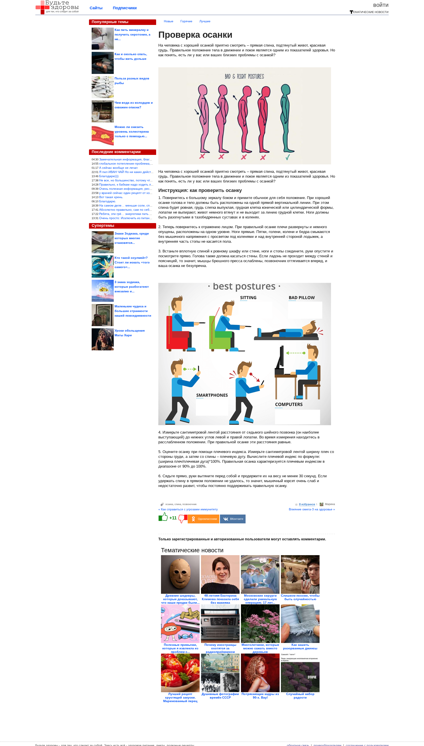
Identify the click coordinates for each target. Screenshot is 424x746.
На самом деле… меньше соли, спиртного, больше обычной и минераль (152, 205)
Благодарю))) (109, 176)
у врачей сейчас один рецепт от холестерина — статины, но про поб (149, 193)
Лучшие (204, 21)
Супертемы (103, 225)
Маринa (330, 504)
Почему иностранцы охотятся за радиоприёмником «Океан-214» (220, 650)
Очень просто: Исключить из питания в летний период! (139, 218)
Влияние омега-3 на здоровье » (312, 509)
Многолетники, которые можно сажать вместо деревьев (260, 648)
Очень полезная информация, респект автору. (133, 188)
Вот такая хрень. (111, 197)
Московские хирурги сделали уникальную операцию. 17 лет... (260, 599)
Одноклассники (207, 519)
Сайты (96, 8)
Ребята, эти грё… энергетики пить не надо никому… (137, 214)
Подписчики (125, 8)
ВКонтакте (236, 519)
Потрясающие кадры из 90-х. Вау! (260, 695)
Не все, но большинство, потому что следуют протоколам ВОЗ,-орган (149, 180)
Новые (168, 21)
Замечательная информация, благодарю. (129, 159)
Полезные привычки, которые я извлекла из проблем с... (180, 648)
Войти (381, 5)
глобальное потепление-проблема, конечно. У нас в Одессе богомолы (150, 163)
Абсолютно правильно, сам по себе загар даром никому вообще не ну (150, 209)
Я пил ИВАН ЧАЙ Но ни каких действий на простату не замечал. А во (149, 172)
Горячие (186, 21)
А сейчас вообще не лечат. (118, 167)
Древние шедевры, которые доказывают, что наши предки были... (180, 599)
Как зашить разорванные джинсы (300, 646)
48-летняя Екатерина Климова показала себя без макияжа (220, 599)
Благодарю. (107, 201)
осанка (169, 504)
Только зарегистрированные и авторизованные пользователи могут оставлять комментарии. (242, 539)
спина (177, 504)
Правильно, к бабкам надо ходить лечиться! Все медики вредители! (148, 184)
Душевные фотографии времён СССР (220, 695)
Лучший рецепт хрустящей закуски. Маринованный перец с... (180, 699)
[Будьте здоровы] (57, 13)
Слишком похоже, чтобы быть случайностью (300, 597)
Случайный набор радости (300, 695)
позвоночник (189, 504)
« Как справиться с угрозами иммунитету (188, 509)
